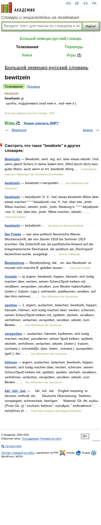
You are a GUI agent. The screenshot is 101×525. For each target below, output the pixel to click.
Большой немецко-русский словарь (51, 39)
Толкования (27, 47)
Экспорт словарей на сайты (18, 452)
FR (94, 3)
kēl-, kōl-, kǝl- (15, 391)
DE (77, 3)
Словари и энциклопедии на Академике (40, 17)
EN (68, 3)
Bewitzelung (14, 263)
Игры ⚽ (74, 55)
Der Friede (13, 234)
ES (86, 3)
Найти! (90, 26)
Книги (27, 55)
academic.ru (18, 7)
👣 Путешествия (11, 446)
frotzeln (11, 276)
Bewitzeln (12, 159)
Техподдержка (30, 438)
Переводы (74, 47)
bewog (88, 130)
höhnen (11, 362)
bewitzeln (12, 183)
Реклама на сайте (51, 438)
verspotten (13, 334)
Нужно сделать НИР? (41, 123)
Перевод (33, 86)
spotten (11, 305)
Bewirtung (19, 130)
